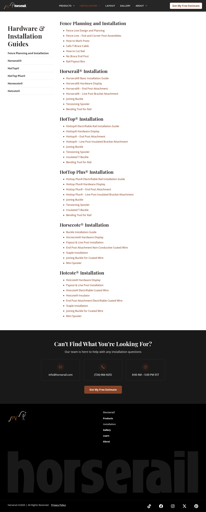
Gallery (125, 5)
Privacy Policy (58, 505)
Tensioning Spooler (78, 104)
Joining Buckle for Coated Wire (84, 311)
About (140, 5)
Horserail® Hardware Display (84, 83)
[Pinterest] (196, 506)
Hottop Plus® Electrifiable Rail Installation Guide (95, 179)
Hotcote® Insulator (78, 295)
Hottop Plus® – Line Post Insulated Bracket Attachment (100, 194)
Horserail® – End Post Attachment (87, 88)
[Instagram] (173, 506)
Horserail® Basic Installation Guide (87, 78)
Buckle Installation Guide (81, 232)
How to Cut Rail (75, 51)
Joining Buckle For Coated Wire (84, 258)
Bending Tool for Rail (78, 109)
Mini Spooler (74, 263)
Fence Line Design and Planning (85, 30)
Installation (88, 5)
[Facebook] (161, 506)
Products (65, 5)
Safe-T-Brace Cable (77, 46)
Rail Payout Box (75, 61)
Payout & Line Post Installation (84, 242)
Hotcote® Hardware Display (83, 280)
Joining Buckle (74, 99)
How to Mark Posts (77, 41)
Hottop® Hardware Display (82, 131)
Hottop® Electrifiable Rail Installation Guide (92, 126)
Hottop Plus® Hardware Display (85, 184)
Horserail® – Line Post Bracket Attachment (92, 93)
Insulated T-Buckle (77, 157)
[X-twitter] (185, 506)
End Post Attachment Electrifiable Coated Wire (94, 300)
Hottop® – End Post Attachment (85, 136)
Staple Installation (77, 252)
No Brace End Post (77, 56)
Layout (110, 5)
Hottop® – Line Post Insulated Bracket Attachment (97, 141)
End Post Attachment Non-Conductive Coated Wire (97, 247)
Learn (106, 435)
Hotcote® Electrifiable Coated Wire (87, 290)
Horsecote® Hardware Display (84, 237)
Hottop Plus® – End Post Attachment (88, 189)
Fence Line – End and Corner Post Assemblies (93, 35)
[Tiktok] (149, 506)
